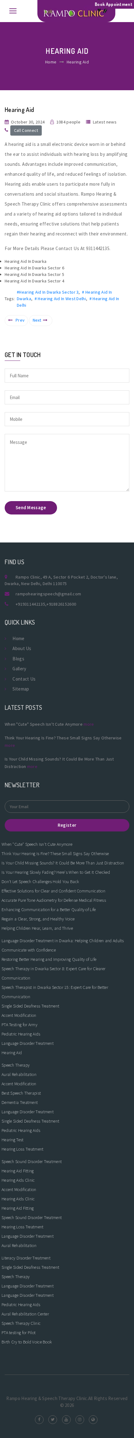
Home (50, 62)
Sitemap (20, 689)
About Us (21, 648)
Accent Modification (19, 1015)
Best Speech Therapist (21, 1093)
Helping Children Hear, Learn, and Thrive (37, 928)
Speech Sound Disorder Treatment (32, 1161)
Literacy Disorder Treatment (26, 1258)
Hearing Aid (12, 1052)
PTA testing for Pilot (19, 1332)
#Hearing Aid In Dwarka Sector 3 (48, 292)
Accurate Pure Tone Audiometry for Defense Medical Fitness (54, 900)
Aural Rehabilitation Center (25, 1314)
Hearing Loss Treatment (23, 1149)
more (89, 724)
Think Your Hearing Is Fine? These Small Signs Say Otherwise (55, 853)
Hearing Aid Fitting (18, 1171)
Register (67, 825)
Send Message (31, 507)
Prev (20, 320)
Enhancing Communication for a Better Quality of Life (49, 909)
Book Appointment (113, 4)
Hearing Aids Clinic (18, 1180)
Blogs (18, 659)
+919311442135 (30, 604)
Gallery (19, 669)
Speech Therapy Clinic (21, 1323)
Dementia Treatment (20, 1102)
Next (37, 320)
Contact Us (24, 679)
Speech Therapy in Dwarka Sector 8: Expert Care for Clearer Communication (53, 973)
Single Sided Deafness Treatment (30, 1006)
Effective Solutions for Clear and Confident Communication (53, 891)
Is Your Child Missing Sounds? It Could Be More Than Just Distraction (63, 863)
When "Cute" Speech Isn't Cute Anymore (37, 844)
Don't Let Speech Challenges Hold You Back (40, 881)
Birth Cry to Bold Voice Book (27, 1342)
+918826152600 (61, 604)
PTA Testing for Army (19, 1024)
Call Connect (26, 130)
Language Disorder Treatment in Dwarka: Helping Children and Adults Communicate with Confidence (63, 945)
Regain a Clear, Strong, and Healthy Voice (38, 919)
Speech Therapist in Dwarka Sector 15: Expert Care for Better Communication (55, 991)
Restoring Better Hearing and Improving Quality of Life (49, 959)
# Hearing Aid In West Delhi (60, 298)
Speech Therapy (16, 1065)
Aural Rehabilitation (19, 1074)
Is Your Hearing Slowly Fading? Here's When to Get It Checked (56, 872)
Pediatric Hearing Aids (21, 1034)
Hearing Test (13, 1139)
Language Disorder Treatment (28, 1043)
